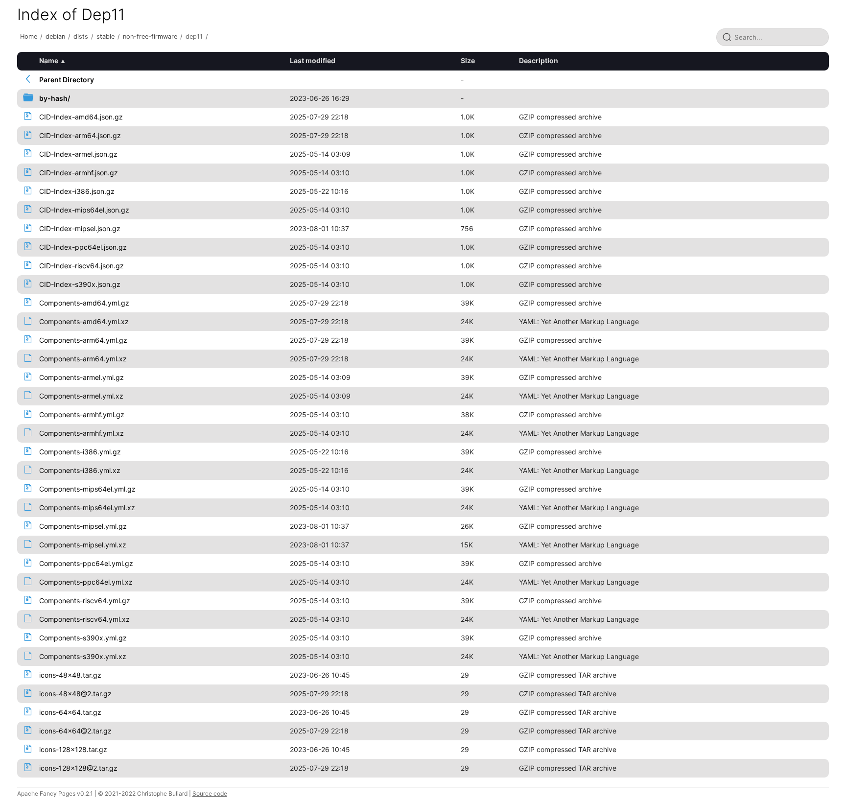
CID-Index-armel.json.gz (78, 154)
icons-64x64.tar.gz (70, 712)
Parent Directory (66, 79)
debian (55, 36)
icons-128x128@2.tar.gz (78, 768)
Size (468, 60)
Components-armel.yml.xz (81, 396)
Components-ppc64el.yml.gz (86, 563)
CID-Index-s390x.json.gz (79, 284)
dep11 (194, 36)
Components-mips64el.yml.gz (87, 489)
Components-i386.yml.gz (80, 452)
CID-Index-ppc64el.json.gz (83, 247)
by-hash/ (54, 98)
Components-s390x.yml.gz (83, 638)
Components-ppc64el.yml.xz (86, 582)
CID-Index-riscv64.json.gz (81, 265)
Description (538, 60)
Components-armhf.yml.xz (81, 433)
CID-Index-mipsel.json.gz (79, 228)
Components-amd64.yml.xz (84, 321)
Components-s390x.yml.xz (82, 656)
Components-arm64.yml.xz (83, 358)
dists (80, 36)
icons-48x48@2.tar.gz (75, 693)
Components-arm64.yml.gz (83, 340)
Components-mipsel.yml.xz (82, 545)
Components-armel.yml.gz (81, 377)
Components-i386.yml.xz (79, 470)
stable (105, 36)
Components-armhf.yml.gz (81, 414)
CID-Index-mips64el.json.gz (84, 210)
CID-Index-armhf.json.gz (78, 172)
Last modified (312, 60)
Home (28, 36)
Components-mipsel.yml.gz (83, 526)
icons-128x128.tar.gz (73, 749)
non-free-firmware (150, 36)
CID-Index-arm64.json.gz (80, 135)
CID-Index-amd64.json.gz (81, 117)
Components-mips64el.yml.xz (87, 507)
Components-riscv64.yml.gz (84, 600)
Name (48, 60)
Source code (209, 793)
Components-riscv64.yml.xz (84, 619)
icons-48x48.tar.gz (70, 675)
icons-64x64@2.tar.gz (75, 731)
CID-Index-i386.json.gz (77, 191)
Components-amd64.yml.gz (84, 303)
